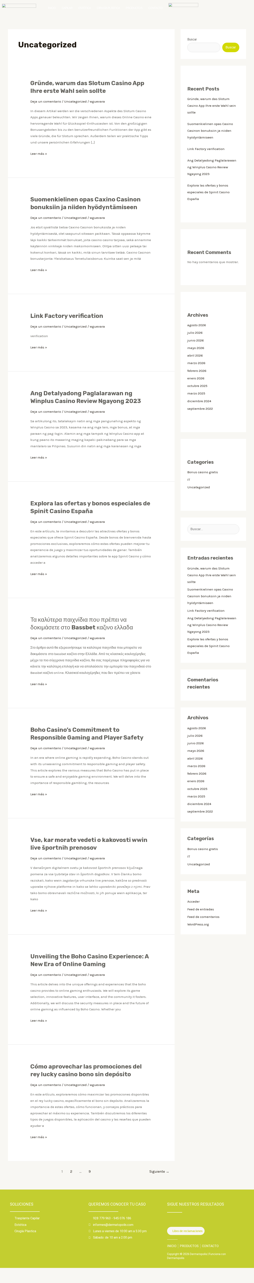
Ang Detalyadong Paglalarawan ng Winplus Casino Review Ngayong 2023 (211, 167)
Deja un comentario (45, 101)
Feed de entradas (200, 909)
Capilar (67, 8)
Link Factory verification (66, 315)
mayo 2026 (195, 348)
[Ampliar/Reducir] (6, 1272)
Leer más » (38, 153)
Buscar (192, 39)
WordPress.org (198, 924)
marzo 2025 (196, 393)
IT (188, 480)
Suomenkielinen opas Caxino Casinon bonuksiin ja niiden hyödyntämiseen (210, 130)
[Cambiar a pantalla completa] (19, 1272)
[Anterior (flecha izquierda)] (6, 1279)
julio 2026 (195, 333)
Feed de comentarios (203, 917)
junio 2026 (195, 340)
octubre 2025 (197, 386)
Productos (134, 8)
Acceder (193, 901)
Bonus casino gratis (202, 472)
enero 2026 (195, 378)
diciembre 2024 (199, 401)
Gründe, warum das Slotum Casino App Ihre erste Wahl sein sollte (211, 105)
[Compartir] (31, 1272)
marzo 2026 (196, 363)
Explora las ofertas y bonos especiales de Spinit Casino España (208, 192)
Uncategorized (75, 101)
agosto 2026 (196, 325)
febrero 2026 (196, 371)
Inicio (52, 8)
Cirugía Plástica (108, 8)
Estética (84, 8)
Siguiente (159, 1171)
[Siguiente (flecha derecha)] (19, 1279)
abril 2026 (195, 355)
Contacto (155, 8)
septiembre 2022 (200, 409)
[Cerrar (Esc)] (44, 1272)
